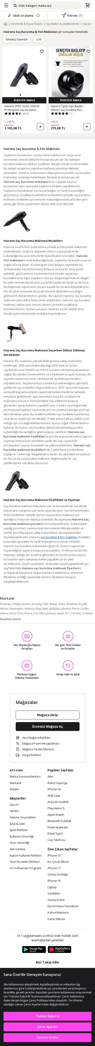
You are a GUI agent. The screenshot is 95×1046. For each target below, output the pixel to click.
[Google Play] (34, 949)
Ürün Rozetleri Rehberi (25, 862)
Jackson (51, 613)
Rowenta (71, 604)
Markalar (16, 783)
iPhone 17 (54, 868)
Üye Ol (14, 805)
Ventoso (29, 609)
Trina (20, 613)
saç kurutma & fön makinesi (58, 537)
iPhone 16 (54, 881)
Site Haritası (18, 849)
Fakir (46, 604)
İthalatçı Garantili (16, 39)
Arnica (28, 613)
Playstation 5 (56, 808)
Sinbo (61, 604)
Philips (17, 604)
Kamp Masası (56, 919)
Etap (38, 609)
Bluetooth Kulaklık (59, 821)
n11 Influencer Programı (25, 868)
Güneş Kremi (56, 900)
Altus (42, 613)
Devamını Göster (10, 619)
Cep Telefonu (56, 840)
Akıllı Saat (54, 796)
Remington (16, 609)
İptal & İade (17, 824)
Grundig (36, 604)
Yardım (14, 811)
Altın (50, 776)
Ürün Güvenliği (19, 843)
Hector (4, 609)
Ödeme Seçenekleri (23, 817)
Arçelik (82, 604)
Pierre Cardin (80, 609)
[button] (20, 95)
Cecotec (76, 613)
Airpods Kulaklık (58, 802)
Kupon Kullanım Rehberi (26, 855)
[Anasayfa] (6, 24)
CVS (35, 613)
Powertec (6, 604)
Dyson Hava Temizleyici (63, 906)
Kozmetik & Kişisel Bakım (26, 24)
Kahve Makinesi (58, 912)
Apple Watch (56, 815)
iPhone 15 (54, 855)
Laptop (52, 887)
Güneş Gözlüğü (58, 874)
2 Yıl (38, 39)
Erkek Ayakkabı (58, 827)
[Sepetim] (87, 5)
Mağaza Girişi (47, 715)
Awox (60, 613)
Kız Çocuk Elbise (58, 862)
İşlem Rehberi (19, 830)
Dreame (87, 613)
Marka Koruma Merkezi (25, 776)
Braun (53, 604)
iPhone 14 (54, 789)
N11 (67, 613)
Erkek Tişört (55, 833)
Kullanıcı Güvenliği (22, 836)
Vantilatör (54, 893)
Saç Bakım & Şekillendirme (62, 24)
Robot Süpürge (57, 783)
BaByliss (54, 609)
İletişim (14, 789)
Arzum (26, 604)
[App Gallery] (59, 949)
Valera (4, 613)
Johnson (66, 609)
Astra (12, 613)
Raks (45, 609)
